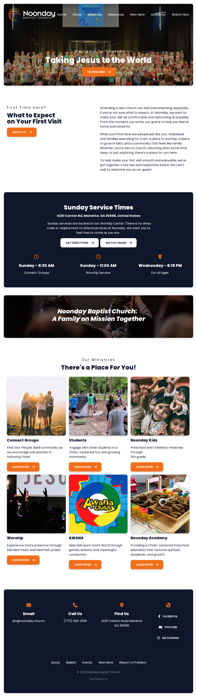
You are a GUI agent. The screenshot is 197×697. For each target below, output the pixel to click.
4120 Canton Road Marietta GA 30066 (121, 623)
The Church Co (98, 679)
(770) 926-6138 (75, 621)
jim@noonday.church (29, 621)
